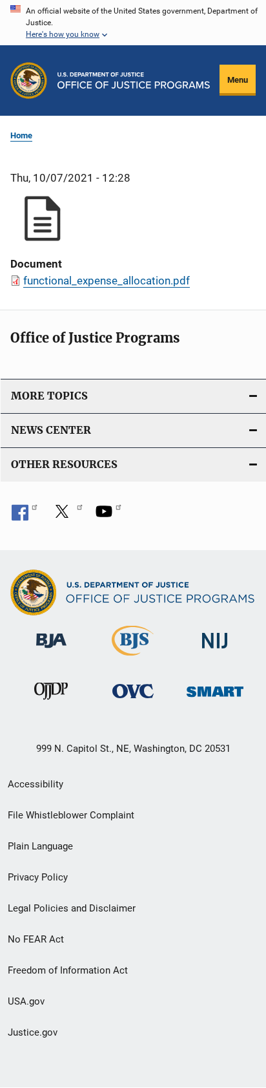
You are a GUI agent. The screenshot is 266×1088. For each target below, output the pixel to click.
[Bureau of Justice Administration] (51, 650)
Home (21, 135)
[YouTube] (108, 516)
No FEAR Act (36, 939)
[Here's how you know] (133, 22)
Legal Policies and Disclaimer (72, 908)
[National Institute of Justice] (215, 651)
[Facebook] (24, 516)
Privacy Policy (38, 877)
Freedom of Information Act (68, 970)
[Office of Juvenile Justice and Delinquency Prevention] (51, 702)
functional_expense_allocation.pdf (106, 280)
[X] (66, 516)
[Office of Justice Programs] (28, 80)
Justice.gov (32, 1032)
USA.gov (26, 1001)
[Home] (133, 80)
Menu (237, 80)
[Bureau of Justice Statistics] (133, 658)
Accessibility (35, 784)
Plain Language (40, 846)
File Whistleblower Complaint (71, 815)
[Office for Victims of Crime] (133, 700)
